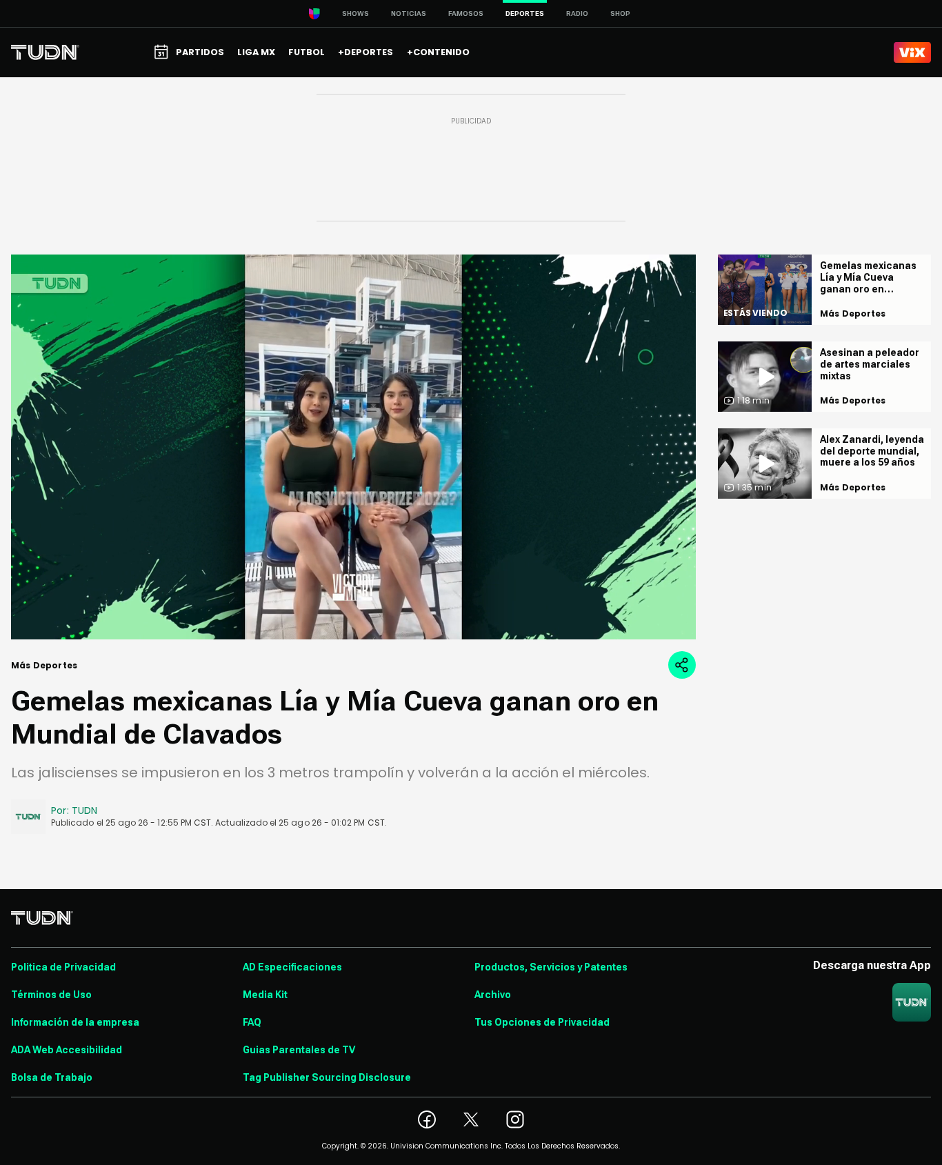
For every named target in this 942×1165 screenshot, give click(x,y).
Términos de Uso (51, 994)
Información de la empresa (75, 1022)
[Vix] (912, 52)
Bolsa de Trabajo (51, 1077)
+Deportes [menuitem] (365, 52)
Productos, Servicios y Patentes (551, 967)
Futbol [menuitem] (306, 52)
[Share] (682, 665)
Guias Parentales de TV (299, 1049)
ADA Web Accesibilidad (66, 1049)
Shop (620, 13)
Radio (577, 13)
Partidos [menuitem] (200, 52)
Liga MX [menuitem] (256, 52)
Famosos (465, 13)
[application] (353, 447)
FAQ (252, 1022)
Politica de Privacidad (63, 967)
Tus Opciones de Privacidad (542, 1022)
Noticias (408, 13)
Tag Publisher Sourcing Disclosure (327, 1077)
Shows (355, 13)
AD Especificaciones (292, 967)
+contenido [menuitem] (438, 52)
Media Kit (265, 994)
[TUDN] (45, 52)
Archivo (492, 994)
